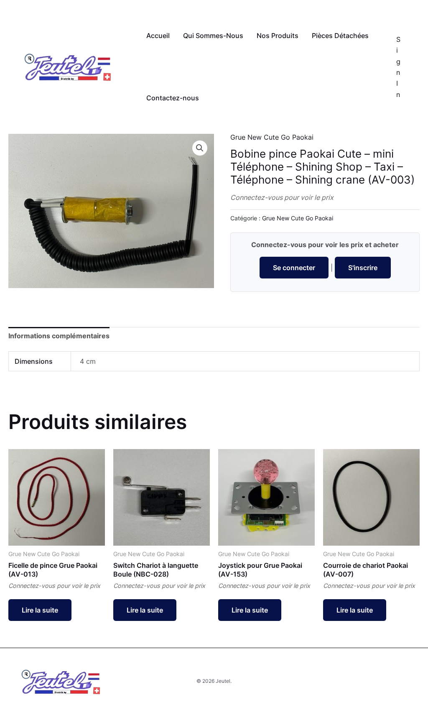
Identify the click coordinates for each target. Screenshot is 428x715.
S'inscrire (362, 267)
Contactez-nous (172, 98)
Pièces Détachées (340, 35)
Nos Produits (277, 35)
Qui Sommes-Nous (213, 35)
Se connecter (294, 267)
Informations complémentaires (59, 336)
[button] (199, 148)
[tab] (59, 336)
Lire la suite (40, 610)
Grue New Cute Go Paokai (271, 137)
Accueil (158, 35)
